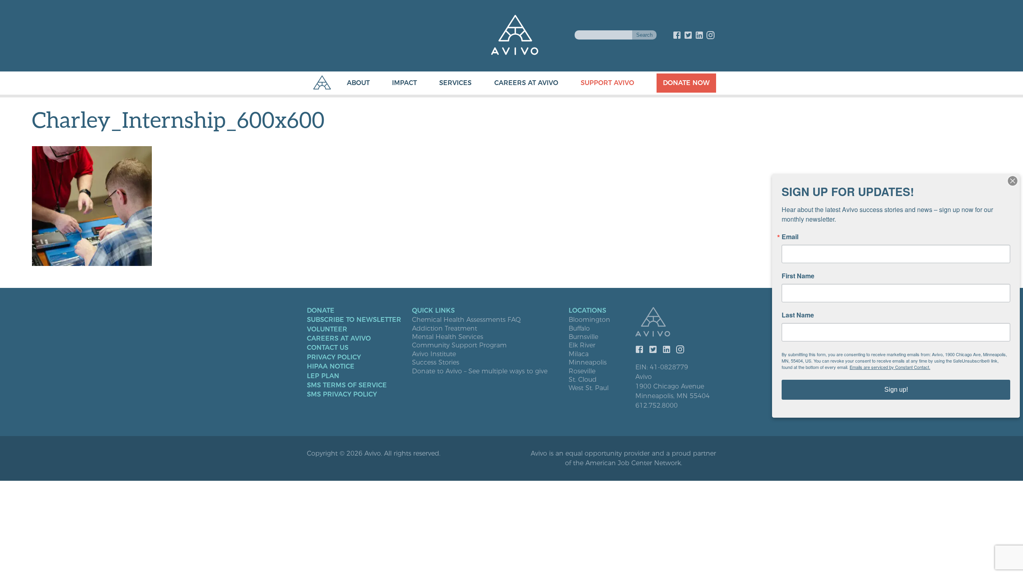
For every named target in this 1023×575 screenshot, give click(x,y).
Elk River (582, 345)
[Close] (1012, 181)
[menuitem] (350, 83)
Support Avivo (607, 83)
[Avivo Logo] (675, 322)
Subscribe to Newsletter (354, 319)
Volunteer (327, 329)
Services (455, 83)
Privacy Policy (334, 357)
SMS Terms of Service (347, 385)
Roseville (582, 371)
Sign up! (896, 389)
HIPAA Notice (330, 366)
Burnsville (583, 337)
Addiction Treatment (444, 328)
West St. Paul (589, 388)
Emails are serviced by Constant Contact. (890, 367)
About (358, 83)
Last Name (798, 315)
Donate (320, 310)
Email (790, 237)
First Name (798, 276)
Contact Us (327, 347)
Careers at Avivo (526, 83)
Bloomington (589, 319)
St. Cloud (583, 379)
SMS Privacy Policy (342, 394)
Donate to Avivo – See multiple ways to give (479, 371)
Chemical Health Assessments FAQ (466, 319)
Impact (404, 83)
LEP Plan (323, 376)
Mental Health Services (447, 337)
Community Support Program (459, 345)
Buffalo (579, 328)
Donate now (686, 83)
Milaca (579, 354)
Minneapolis (588, 362)
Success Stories (435, 362)
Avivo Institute (434, 354)
